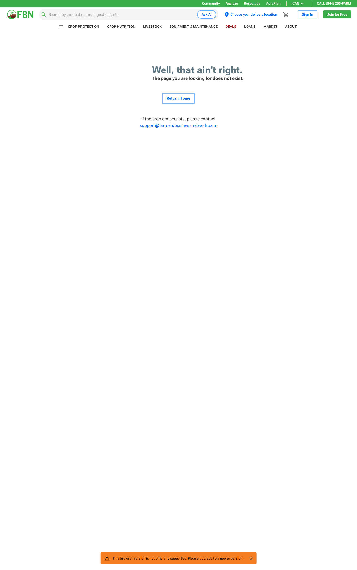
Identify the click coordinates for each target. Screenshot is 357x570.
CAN (295, 3)
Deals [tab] (230, 26)
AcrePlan (273, 3)
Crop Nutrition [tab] (121, 26)
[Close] (251, 558)
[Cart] (286, 14)
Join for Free (337, 14)
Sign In (307, 14)
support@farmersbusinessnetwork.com (178, 125)
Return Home (179, 98)
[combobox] (122, 14)
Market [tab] (271, 26)
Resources (252, 3)
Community (211, 3)
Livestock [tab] (152, 26)
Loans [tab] (249, 26)
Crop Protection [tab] (83, 26)
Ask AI (207, 14)
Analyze (232, 3)
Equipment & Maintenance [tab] (193, 26)
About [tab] (291, 26)
